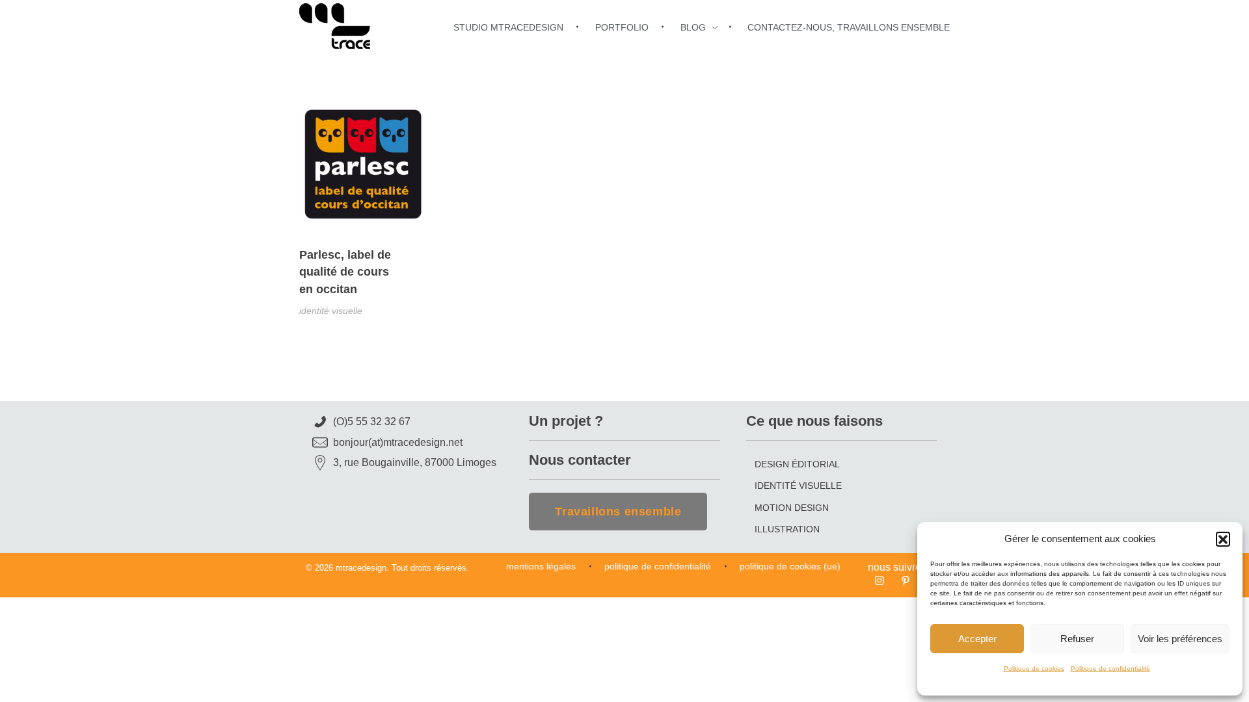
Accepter (977, 638)
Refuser (1077, 638)
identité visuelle (330, 311)
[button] (1222, 538)
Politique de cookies (1034, 668)
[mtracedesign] (334, 26)
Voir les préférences (1180, 638)
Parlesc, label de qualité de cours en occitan (345, 272)
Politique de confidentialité (1110, 668)
